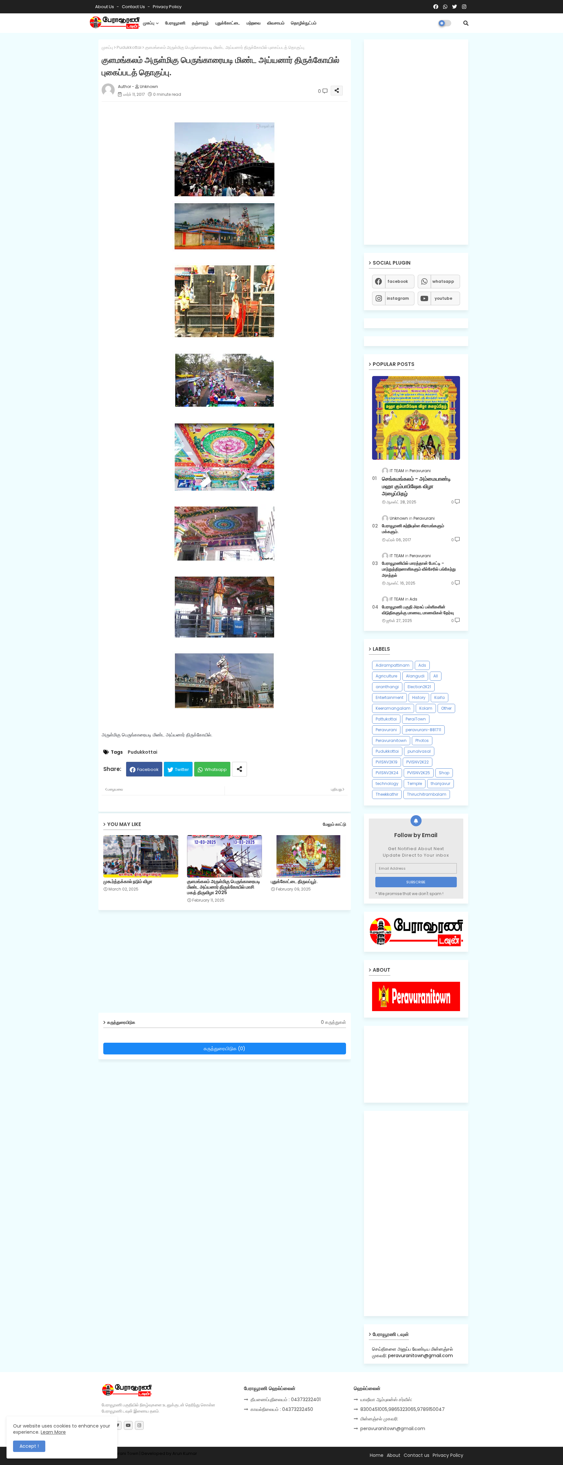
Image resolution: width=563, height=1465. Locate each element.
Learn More (53, 1432)
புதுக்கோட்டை (227, 23)
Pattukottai (386, 719)
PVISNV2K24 (387, 773)
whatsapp (443, 281)
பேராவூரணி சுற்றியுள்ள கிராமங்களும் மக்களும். (413, 529)
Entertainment (389, 697)
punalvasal (419, 751)
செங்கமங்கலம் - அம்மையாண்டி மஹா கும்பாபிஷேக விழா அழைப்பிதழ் (416, 486)
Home (376, 1455)
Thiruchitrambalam (426, 794)
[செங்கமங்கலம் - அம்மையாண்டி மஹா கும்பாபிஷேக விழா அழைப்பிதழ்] (416, 418)
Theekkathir (387, 794)
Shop (444, 773)
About (393, 1455)
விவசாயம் (275, 23)
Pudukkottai (129, 47)
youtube (443, 298)
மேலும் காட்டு (334, 824)
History (419, 697)
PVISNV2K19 (386, 762)
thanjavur (440, 783)
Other (446, 708)
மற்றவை (254, 23)
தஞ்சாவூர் (200, 23)
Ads (422, 665)
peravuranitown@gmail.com (392, 1428)
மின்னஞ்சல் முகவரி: (379, 1418)
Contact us (134, 7)
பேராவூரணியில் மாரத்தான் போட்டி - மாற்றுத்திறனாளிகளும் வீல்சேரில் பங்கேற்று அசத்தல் (419, 569)
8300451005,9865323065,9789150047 (402, 1409)
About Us (105, 7)
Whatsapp (216, 769)
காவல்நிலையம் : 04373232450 (282, 1409)
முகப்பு (148, 23)
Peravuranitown (391, 740)
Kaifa (439, 697)
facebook (397, 281)
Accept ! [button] (29, 1446)
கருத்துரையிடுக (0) (224, 1048)
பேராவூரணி (175, 23)
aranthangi (387, 686)
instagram (398, 298)
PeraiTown (416, 719)
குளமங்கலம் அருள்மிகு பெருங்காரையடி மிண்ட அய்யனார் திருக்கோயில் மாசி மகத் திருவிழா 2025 (223, 887)
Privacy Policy (167, 7)
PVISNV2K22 (417, 762)
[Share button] (239, 769)
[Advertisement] (229, 963)
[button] (465, 23)
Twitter (182, 769)
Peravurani (386, 729)
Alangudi (415, 676)
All (435, 676)
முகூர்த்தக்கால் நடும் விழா (127, 881)
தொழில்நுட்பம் (303, 23)
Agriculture (386, 676)
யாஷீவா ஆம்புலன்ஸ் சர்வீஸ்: (386, 1399)
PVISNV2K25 (418, 773)
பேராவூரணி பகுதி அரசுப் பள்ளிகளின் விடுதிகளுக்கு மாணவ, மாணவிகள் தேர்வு (418, 610)
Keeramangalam (393, 708)
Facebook (148, 769)
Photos (422, 740)
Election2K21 (419, 686)
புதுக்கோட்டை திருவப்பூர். (294, 881)
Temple (414, 783)
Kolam (425, 708)
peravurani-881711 (423, 729)
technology (387, 783)
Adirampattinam (393, 665)
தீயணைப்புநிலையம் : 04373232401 (286, 1399)
